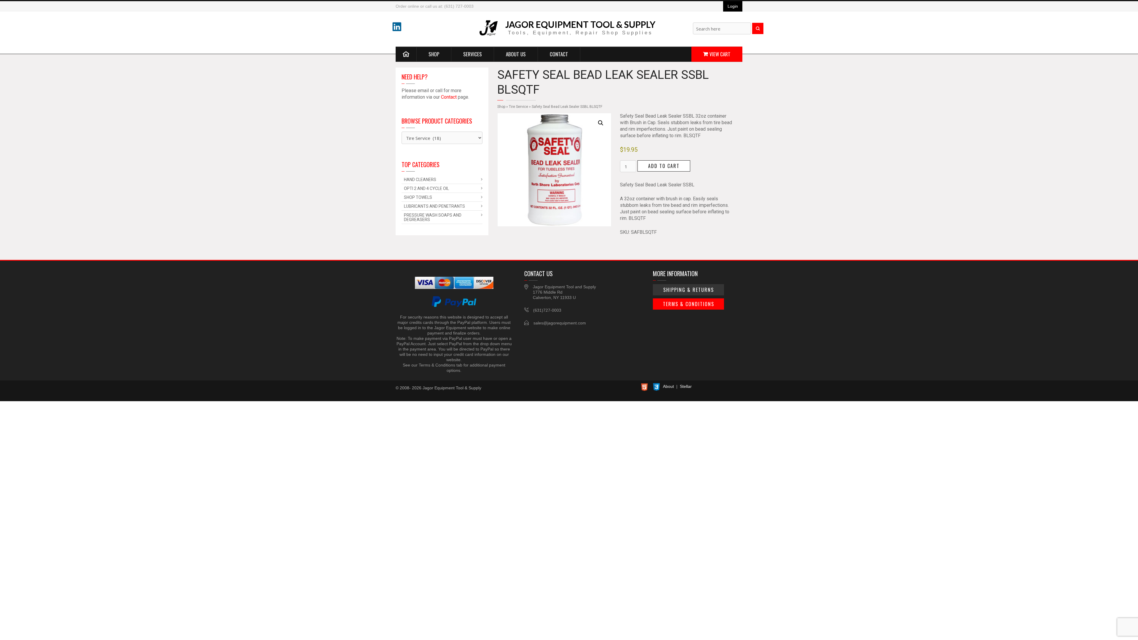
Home (406, 54)
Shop (434, 53)
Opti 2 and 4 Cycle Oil (426, 188)
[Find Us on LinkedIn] (396, 26)
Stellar (686, 386)
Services (472, 53)
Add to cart (664, 165)
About (668, 386)
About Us (516, 53)
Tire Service (518, 107)
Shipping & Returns (688, 289)
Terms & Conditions (688, 304)
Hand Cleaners (420, 179)
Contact (559, 53)
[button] (600, 123)
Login (733, 6)
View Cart (720, 53)
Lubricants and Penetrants (434, 206)
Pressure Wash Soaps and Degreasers (432, 217)
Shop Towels (418, 197)
